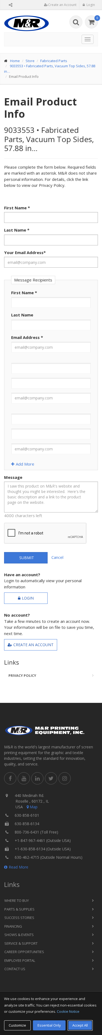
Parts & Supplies (19, 909)
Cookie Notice (68, 1011)
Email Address (27, 337)
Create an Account (33, 644)
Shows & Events (19, 934)
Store (30, 60)
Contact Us (14, 968)
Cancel (57, 557)
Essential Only (49, 1025)
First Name (17, 207)
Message (13, 477)
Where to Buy (16, 900)
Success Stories (19, 917)
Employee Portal (19, 960)
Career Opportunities (24, 951)
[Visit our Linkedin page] (37, 778)
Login (28, 598)
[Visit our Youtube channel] (24, 778)
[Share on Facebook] (10, 778)
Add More (25, 464)
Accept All (80, 1025)
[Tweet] (51, 778)
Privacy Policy (22, 675)
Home (15, 60)
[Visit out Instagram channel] (64, 778)
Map (34, 806)
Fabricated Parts (53, 60)
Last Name (16, 230)
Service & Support (21, 943)
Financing (13, 926)
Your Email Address (25, 252)
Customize (17, 1025)
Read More (18, 867)
